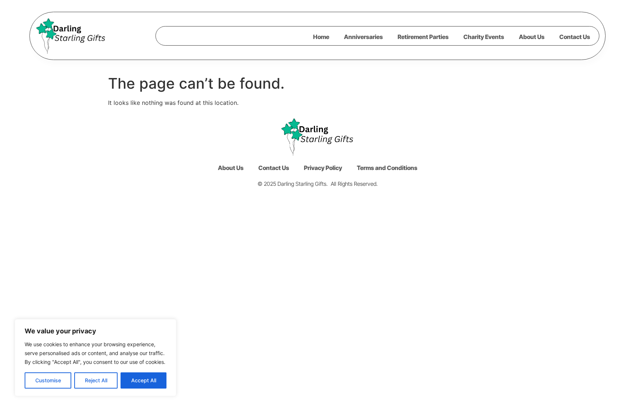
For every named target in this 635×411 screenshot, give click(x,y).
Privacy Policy (323, 167)
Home (321, 36)
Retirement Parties (423, 36)
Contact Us (574, 36)
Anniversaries (363, 36)
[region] (95, 357)
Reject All (96, 380)
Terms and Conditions (387, 167)
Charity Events (483, 36)
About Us (532, 36)
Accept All (143, 380)
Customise (48, 380)
